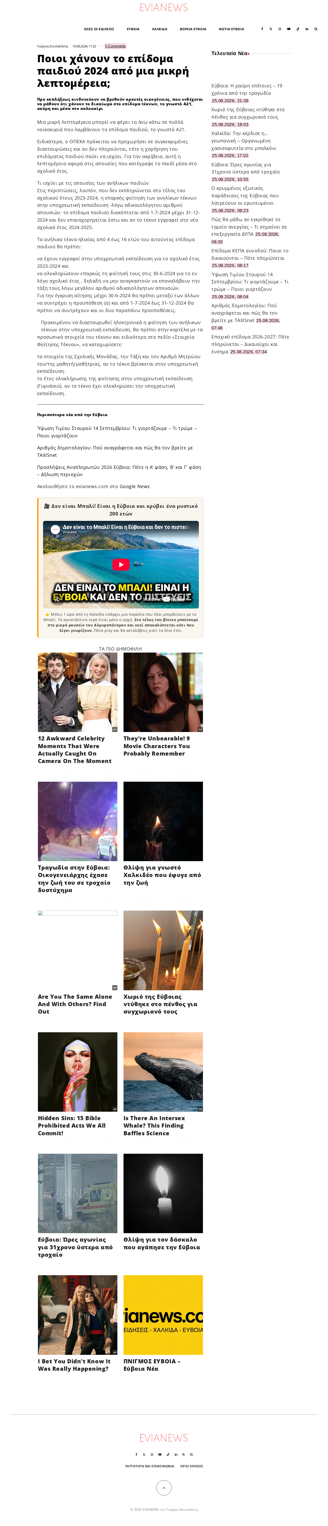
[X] (270, 29)
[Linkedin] (307, 29)
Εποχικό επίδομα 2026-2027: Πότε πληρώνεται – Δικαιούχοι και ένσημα (250, 344)
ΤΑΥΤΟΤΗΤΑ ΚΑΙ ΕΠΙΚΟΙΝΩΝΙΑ (150, 1466)
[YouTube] (288, 29)
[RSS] (183, 1454)
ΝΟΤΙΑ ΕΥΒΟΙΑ (231, 29)
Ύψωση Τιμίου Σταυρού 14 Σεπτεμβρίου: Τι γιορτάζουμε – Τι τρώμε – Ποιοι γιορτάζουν (250, 281)
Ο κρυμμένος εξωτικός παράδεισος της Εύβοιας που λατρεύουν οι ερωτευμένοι (245, 195)
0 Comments (115, 46)
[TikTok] (298, 29)
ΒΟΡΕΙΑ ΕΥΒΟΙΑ (193, 29)
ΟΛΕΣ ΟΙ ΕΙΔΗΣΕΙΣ (99, 29)
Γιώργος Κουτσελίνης (52, 46)
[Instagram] (279, 29)
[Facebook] (262, 29)
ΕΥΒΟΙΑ (133, 29)
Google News (135, 486)
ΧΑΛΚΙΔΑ (160, 29)
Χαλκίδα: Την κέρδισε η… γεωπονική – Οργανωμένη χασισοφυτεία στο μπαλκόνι (243, 140)
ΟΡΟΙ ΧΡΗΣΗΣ (191, 1466)
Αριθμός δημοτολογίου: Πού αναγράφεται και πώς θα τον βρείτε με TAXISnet (244, 312)
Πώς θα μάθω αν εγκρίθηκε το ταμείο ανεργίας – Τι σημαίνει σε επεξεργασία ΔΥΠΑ (249, 226)
